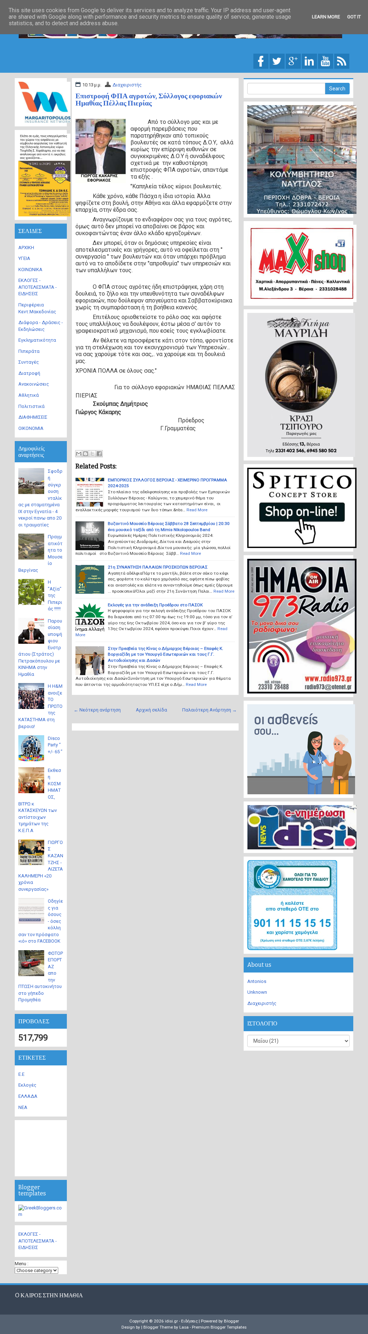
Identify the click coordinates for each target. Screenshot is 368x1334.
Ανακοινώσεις (33, 384)
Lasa (184, 1327)
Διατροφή (29, 373)
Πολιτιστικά (31, 406)
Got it (354, 16)
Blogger (231, 1321)
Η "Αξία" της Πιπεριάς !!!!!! (55, 595)
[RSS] (341, 61)
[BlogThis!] (85, 453)
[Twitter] (277, 61)
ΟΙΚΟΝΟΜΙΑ (30, 428)
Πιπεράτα (29, 351)
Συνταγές (28, 362)
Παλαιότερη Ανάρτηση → (209, 710)
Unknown (257, 992)
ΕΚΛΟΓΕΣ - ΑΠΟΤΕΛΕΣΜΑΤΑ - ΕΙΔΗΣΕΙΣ (37, 287)
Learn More (326, 16)
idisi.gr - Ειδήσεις (181, 1321)
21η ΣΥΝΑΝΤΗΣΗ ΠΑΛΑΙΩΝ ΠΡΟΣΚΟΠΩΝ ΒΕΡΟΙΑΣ (157, 567)
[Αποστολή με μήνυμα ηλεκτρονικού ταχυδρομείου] (78, 453)
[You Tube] (325, 61)
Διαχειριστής (127, 84)
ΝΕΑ (22, 1107)
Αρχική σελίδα (151, 710)
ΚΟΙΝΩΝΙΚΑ (30, 269)
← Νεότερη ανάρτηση (97, 710)
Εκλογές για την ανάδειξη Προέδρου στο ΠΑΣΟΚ (155, 604)
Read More (197, 509)
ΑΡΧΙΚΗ (26, 247)
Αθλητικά (28, 395)
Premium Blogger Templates (219, 1327)
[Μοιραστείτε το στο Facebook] (99, 453)
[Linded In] (309, 61)
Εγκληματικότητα (37, 340)
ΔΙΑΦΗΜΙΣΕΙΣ (32, 417)
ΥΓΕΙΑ (24, 258)
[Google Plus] (293, 61)
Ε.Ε (21, 1074)
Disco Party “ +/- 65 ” (55, 745)
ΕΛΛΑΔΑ (27, 1096)
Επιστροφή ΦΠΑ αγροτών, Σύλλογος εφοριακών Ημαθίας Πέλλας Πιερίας (148, 99)
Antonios (256, 981)
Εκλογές (27, 1085)
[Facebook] (260, 61)
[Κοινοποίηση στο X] (92, 453)
